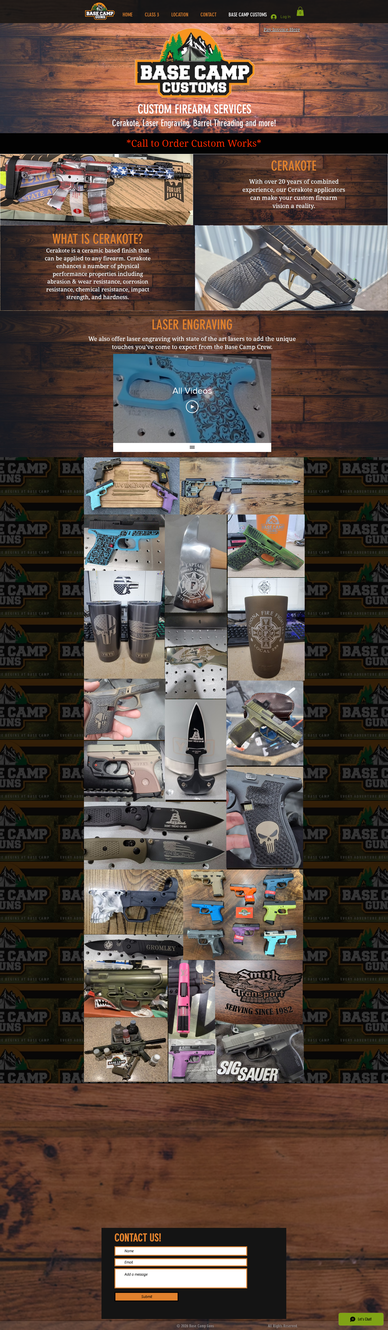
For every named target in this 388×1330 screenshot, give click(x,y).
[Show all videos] (192, 447)
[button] (300, 11)
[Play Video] (192, 406)
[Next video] (262, 398)
